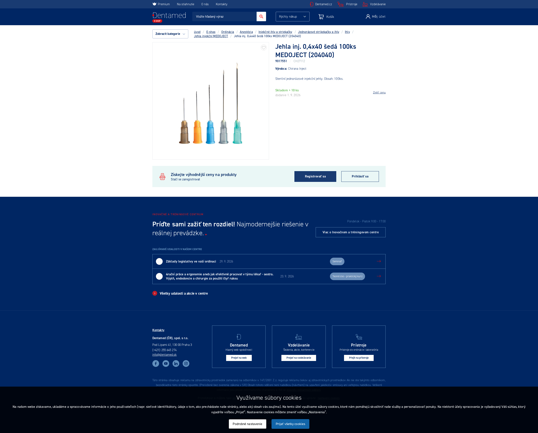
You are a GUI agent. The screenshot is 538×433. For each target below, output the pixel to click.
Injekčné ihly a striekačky (275, 32)
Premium (164, 4)
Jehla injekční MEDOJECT (211, 36)
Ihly (347, 32)
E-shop (211, 32)
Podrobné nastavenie (247, 424)
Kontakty (221, 4)
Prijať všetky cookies (290, 424)
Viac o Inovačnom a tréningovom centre (351, 232)
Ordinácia (227, 32)
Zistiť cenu (379, 92)
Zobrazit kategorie (168, 34)
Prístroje (351, 4)
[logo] (169, 17)
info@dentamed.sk (164, 355)
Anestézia (246, 32)
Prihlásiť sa (360, 176)
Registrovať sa (315, 176)
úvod (197, 32)
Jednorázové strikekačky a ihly (318, 32)
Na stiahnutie (186, 4)
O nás (205, 4)
